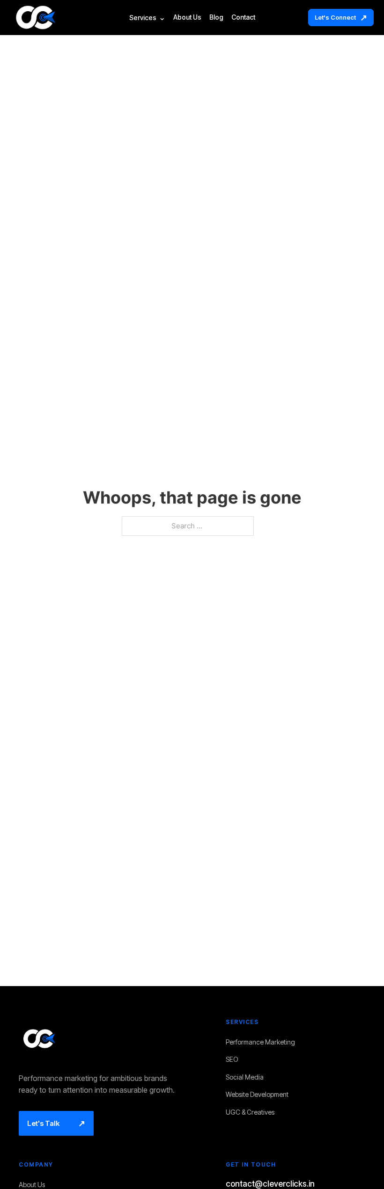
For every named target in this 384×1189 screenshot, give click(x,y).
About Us (187, 17)
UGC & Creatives (253, 1112)
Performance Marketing (263, 1042)
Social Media (247, 1077)
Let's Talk (56, 1123)
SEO (235, 1059)
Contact (243, 17)
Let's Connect (341, 17)
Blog (216, 17)
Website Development (260, 1094)
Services (147, 18)
